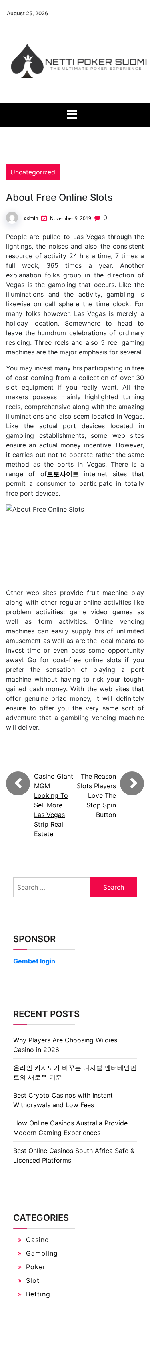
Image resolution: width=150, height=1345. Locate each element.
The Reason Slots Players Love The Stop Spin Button (96, 795)
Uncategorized (32, 172)
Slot (33, 1280)
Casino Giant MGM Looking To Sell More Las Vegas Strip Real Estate (53, 805)
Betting (38, 1294)
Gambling (42, 1253)
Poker (36, 1267)
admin (31, 217)
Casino (37, 1240)
